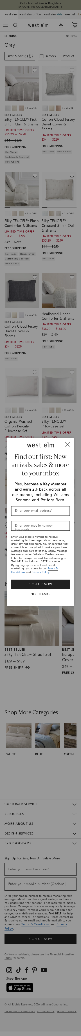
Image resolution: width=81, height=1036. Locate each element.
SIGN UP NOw (40, 584)
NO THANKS (41, 594)
